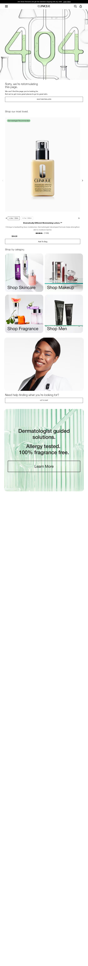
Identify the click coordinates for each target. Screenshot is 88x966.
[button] (81, 6)
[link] (42, 164)
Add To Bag (42, 241)
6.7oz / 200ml (27, 218)
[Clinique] (44, 6)
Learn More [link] (67, 2)
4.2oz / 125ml (13, 218)
